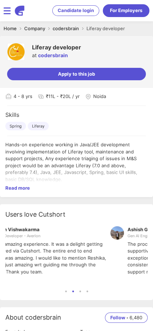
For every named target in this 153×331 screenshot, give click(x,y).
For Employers (126, 10)
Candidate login (76, 10)
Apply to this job (76, 74)
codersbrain (53, 55)
